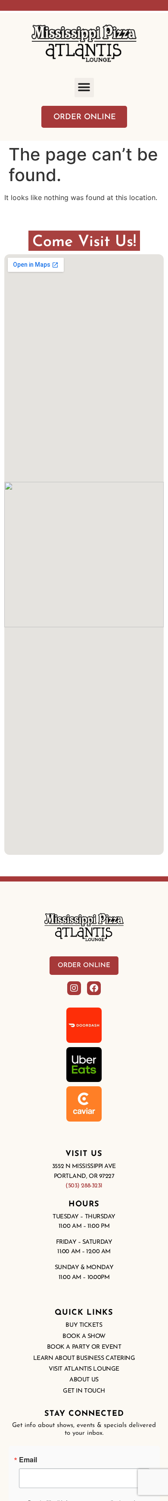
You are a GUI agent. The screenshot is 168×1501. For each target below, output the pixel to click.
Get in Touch (84, 1391)
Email (28, 1459)
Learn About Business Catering (84, 1358)
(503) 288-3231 (84, 1186)
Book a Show (84, 1336)
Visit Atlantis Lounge (84, 1369)
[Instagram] (74, 988)
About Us (83, 1380)
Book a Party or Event (84, 1347)
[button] (84, 87)
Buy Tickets (83, 1325)
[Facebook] (94, 988)
